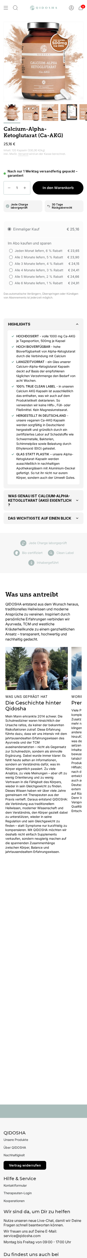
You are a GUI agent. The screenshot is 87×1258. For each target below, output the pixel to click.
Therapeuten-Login (18, 1193)
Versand (23, 153)
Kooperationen (14, 1201)
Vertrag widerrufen (25, 1165)
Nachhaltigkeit (14, 1155)
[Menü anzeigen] (5, 8)
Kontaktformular (15, 1185)
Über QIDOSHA (15, 1147)
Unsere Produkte (16, 1140)
